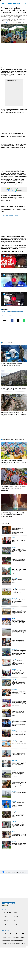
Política (13, 537)
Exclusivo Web (16, 937)
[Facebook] (1, 1)
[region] (14, 56)
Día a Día (6, 920)
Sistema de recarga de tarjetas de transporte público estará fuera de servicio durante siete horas (19, 571)
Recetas (16, 916)
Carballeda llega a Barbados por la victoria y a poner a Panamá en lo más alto (18, 672)
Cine (15, 920)
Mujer (5, 924)
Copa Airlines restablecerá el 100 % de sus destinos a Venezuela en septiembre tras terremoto (19, 774)
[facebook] (5, 933)
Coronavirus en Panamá (17, 311)
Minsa (9, 315)
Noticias (4, 937)
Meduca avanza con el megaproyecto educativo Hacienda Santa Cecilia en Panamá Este (18, 662)
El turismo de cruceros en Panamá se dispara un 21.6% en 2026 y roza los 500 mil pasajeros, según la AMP (19, 551)
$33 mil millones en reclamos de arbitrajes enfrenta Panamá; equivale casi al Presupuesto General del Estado (19, 652)
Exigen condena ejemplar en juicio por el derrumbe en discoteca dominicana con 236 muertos (19, 723)
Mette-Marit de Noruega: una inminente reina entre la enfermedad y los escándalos (19, 692)
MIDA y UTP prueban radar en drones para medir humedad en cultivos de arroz (19, 591)
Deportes (14, 557)
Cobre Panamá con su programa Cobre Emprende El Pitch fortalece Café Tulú (18, 753)
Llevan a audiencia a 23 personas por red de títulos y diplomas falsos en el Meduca (19, 834)
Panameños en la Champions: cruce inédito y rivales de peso (19, 844)
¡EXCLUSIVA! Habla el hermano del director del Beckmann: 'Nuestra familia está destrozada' (13, 488)
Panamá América (7, 912)
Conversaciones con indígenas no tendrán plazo (19, 793)
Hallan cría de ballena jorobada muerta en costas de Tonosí (19, 581)
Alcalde (3, 311)
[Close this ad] (27, 946)
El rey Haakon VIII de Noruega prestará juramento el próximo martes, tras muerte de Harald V (19, 733)
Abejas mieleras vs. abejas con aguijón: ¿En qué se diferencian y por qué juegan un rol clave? (19, 784)
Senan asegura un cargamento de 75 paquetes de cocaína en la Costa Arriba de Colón (13, 414)
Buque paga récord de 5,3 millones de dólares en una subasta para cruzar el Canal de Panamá (18, 683)
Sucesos (14, 821)
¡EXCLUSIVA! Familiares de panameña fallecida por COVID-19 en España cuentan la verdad (13, 462)
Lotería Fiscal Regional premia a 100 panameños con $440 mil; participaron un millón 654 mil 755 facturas (19, 703)
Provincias (14, 578)
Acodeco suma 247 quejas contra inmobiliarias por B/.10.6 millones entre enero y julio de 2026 (19, 611)
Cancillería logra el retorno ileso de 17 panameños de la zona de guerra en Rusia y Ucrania (18, 814)
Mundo (13, 720)
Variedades (14, 689)
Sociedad (14, 568)
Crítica (5, 916)
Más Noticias (5, 523)
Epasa (15, 912)
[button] (12, 320)
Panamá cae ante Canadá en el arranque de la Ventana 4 (18, 560)
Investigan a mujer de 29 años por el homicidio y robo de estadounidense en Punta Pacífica (19, 824)
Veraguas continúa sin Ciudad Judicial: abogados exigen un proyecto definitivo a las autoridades (19, 764)
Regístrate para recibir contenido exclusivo (13, 439)
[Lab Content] (14, 906)
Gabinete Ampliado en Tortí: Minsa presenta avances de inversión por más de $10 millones (18, 622)
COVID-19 (3, 315)
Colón (8, 311)
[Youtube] (23, 933)
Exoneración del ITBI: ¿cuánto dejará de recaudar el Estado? (19, 742)
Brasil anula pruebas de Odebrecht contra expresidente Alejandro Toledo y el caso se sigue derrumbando (18, 531)
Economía (14, 547)
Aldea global (15, 710)
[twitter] (16, 933)
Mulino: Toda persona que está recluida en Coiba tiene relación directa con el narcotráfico (18, 804)
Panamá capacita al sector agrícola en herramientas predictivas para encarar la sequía (18, 713)
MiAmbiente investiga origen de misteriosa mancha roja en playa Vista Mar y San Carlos (19, 632)
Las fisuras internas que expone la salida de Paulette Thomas (18, 540)
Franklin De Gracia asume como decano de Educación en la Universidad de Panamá (19, 642)
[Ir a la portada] (14, 3)
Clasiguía (16, 924)
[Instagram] (10, 933)
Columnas (23, 937)
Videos (9, 937)
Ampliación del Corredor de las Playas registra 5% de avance (18, 601)
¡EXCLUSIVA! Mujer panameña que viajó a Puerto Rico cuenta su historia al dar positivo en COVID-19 (13, 514)
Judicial (13, 526)
